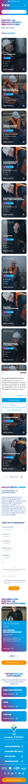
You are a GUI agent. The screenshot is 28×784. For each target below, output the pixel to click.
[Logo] (5, 5)
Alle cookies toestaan (14, 400)
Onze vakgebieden (12, 746)
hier (18, 387)
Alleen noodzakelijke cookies (14, 410)
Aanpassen (13, 405)
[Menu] (25, 5)
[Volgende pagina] (21, 476)
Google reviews (18, 739)
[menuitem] (14, 12)
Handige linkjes (11, 761)
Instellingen (20, 395)
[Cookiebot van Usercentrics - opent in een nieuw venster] (20, 373)
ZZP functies (10, 756)
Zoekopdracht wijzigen (14, 780)
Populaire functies (13, 751)
